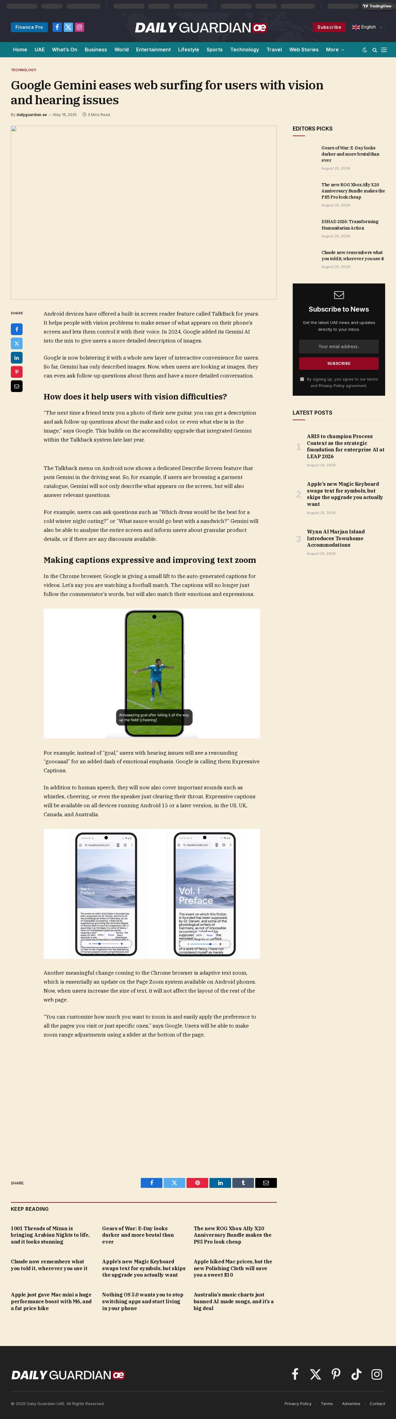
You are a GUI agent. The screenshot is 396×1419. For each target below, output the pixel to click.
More (332, 49)
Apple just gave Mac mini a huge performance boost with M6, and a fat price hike (51, 1301)
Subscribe (329, 27)
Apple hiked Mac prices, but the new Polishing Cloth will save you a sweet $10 (233, 1268)
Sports (215, 49)
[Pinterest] (17, 372)
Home (20, 49)
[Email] (17, 386)
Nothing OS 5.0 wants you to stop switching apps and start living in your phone (142, 1301)
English (368, 27)
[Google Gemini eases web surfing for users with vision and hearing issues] (144, 213)
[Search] (374, 50)
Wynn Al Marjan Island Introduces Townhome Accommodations (336, 538)
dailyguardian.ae (31, 114)
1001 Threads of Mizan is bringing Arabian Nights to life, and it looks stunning (50, 1235)
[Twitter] (17, 343)
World (121, 49)
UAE (40, 49)
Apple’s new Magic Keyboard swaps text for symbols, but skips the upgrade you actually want (143, 1268)
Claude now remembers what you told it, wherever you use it (49, 1264)
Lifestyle (188, 49)
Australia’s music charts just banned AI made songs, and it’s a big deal (234, 1301)
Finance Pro (29, 27)
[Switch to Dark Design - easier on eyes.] (364, 49)
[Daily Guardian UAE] (201, 27)
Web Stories (304, 49)
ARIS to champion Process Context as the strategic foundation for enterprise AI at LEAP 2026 (346, 446)
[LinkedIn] (17, 358)
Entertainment (153, 49)
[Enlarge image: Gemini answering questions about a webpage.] (252, 462)
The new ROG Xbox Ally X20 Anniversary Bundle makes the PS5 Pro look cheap (233, 1235)
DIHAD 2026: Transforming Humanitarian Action (349, 225)
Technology (244, 49)
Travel (274, 49)
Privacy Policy (332, 385)
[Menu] (384, 50)
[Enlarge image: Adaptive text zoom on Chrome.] (252, 837)
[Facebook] (17, 329)
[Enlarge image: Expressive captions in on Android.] (252, 617)
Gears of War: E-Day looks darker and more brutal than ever (138, 1235)
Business (96, 49)
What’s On (64, 49)
